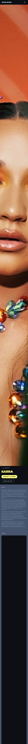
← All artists (5, 468)
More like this (7, 481)
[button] (25, 2)
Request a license (9, 476)
